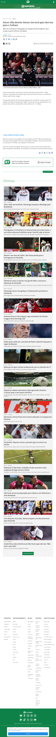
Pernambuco (30, 662)
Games (14, 642)
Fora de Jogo (7, 629)
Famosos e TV (16, 637)
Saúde (29, 671)
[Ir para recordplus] (20, 719)
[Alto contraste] (4, 44)
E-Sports (6, 626)
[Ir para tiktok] (24, 719)
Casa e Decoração (17, 626)
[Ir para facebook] (24, 715)
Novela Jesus (38, 691)
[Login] (53, 2)
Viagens (14, 657)
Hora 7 (29, 648)
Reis (36, 698)
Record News (47, 652)
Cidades (29, 631)
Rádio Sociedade (47, 639)
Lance (10, 18)
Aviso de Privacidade (15, 730)
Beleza (14, 621)
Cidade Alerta (39, 668)
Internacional (30, 655)
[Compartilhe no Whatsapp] (11, 39)
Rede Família (47, 657)
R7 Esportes (5, 18)
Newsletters (46, 631)
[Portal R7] (28, 2)
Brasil (29, 624)
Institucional (49, 618)
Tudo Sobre (30, 678)
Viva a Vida (15, 662)
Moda (14, 644)
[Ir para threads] (35, 715)
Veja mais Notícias (28, 553)
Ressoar (46, 659)
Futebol (14, 18)
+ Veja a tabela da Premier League (13, 135)
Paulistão (6, 639)
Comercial (46, 626)
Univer (45, 662)
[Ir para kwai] (31, 715)
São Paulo (30, 669)
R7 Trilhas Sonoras (48, 637)
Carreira (46, 624)
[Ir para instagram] (28, 715)
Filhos (14, 639)
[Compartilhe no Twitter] (4, 39)
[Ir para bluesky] (20, 715)
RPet (14, 654)
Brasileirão (6, 624)
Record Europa (47, 647)
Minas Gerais (30, 657)
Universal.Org (47, 667)
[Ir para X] (28, 719)
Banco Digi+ (47, 621)
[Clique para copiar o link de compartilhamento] (16, 39)
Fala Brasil (38, 682)
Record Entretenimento (49, 644)
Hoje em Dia (38, 685)
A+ (7, 43)
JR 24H (30, 618)
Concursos (30, 634)
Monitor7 (30, 660)
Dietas (14, 631)
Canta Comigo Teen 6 (39, 660)
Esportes (7, 618)
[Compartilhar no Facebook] (6, 39)
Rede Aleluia (46, 654)
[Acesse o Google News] (14, 39)
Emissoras (46, 629)
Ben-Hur (37, 649)
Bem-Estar (15, 624)
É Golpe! (29, 646)
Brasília (29, 626)
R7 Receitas (15, 652)
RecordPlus (46, 634)
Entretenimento (19, 618)
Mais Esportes (7, 637)
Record (38, 618)
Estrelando (15, 634)
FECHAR (28, 734)
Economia (30, 641)
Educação (30, 643)
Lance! (5, 634)
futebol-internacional (48, 171)
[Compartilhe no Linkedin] (9, 39)
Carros (29, 629)
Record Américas (48, 642)
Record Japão (47, 649)
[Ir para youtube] (35, 719)
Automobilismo (7, 621)
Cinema (14, 629)
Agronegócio (30, 621)
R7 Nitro (15, 649)
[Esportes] (28, 6)
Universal (46, 665)
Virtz (14, 659)
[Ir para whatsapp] (31, 719)
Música (14, 647)
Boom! (37, 652)
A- (9, 43)
